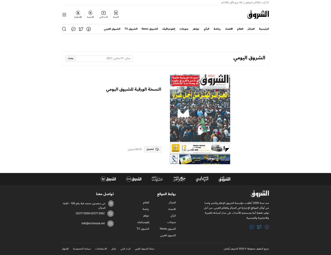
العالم (240, 29)
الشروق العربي (112, 29)
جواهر (196, 29)
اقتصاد (229, 29)
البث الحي (126, 249)
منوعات (183, 29)
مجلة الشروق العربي (144, 249)
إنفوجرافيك (168, 29)
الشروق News (150, 29)
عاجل (113, 249)
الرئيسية (264, 29)
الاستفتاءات (101, 249)
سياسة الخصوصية (82, 249)
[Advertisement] (133, 119)
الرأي (206, 29)
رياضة (217, 29)
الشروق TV (131, 29)
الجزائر (251, 29)
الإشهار (65, 249)
